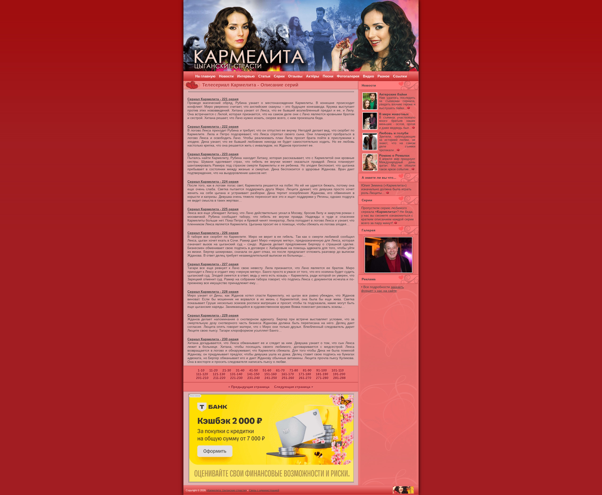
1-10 (201, 370)
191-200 (339, 374)
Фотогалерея (348, 76)
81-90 (307, 370)
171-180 (305, 374)
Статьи (264, 76)
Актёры (312, 76)
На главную (205, 76)
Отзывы (295, 76)
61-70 (280, 370)
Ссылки (400, 76)
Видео (368, 76)
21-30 (226, 370)
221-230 (236, 378)
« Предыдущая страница (248, 387)
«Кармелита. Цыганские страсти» (226, 490)
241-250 (271, 378)
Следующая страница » (293, 387)
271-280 (322, 378)
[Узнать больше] (408, 108)
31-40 (240, 370)
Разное (383, 76)
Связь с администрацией (264, 490)
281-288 (339, 378)
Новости (226, 76)
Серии (279, 76)
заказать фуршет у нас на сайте (382, 289)
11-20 (213, 370)
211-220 (219, 378)
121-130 (219, 374)
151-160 (270, 374)
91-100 (321, 370)
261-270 (305, 378)
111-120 (202, 374)
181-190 (322, 374)
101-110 (338, 370)
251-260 (288, 378)
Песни (328, 76)
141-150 (253, 374)
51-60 (267, 370)
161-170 (287, 374)
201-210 (202, 378)
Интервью (246, 76)
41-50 (253, 370)
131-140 (236, 374)
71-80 (293, 370)
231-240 (253, 378)
